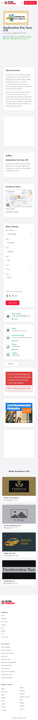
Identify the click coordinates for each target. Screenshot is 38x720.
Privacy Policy (5, 637)
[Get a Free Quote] (19, 382)
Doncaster (4, 710)
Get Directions (17, 335)
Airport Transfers (5, 647)
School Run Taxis (5, 659)
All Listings (4, 619)
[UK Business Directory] (19, 413)
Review (7, 274)
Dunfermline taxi (9, 581)
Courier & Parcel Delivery (8, 671)
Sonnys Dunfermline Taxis (12, 526)
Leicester (22, 703)
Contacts (3, 625)
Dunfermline (16, 33)
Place (7, 265)
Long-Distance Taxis (6, 665)
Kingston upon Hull (25, 697)
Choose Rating (9, 230)
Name (7, 239)
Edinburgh (22, 691)
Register (3, 631)
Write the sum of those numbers (14, 291)
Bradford (3, 698)
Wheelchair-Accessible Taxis (8, 662)
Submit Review (12, 303)
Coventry (3, 707)
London (22, 709)
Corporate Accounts (6, 675)
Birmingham (4, 692)
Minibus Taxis (4, 656)
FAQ (2, 634)
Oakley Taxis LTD (9, 553)
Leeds (21, 700)
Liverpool (22, 706)
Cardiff (3, 704)
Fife (21, 33)
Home (2, 616)
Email (7, 248)
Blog (2, 628)
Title (7, 256)
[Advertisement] (19, 51)
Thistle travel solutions (11, 498)
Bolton (3, 695)
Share (11, 364)
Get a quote (4, 622)
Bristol (2, 701)
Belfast (3, 689)
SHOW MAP (19, 198)
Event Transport (5, 668)
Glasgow (22, 694)
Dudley (21, 688)
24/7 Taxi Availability (6, 678)
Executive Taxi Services (7, 653)
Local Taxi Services (6, 650)
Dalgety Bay (9, 528)
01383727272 (16, 346)
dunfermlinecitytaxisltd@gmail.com (21, 316)
